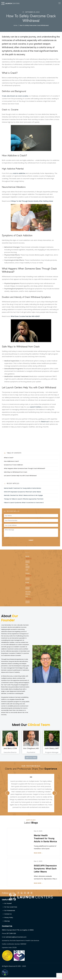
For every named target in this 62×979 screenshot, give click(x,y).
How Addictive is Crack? (11, 461)
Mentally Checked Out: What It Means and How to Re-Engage (23, 495)
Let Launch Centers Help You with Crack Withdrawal (20, 476)
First (26, 564)
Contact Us (8, 914)
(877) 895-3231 (11, 933)
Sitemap (7, 921)
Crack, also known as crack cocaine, (15, 96)
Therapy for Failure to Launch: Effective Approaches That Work (23, 499)
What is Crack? (8, 458)
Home (15, 25)
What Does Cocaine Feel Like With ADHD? (25, 316)
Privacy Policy (8, 917)
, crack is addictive (18, 173)
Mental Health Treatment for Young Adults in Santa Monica (22, 488)
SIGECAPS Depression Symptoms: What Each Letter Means (22, 492)
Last (27, 570)
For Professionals (9, 910)
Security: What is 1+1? (28, 595)
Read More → (38, 853)
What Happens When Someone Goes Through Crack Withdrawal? (24, 468)
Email (28, 584)
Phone (28, 574)
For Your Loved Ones (10, 907)
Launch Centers (35, 407)
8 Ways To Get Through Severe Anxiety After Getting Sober (31, 201)
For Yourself (8, 903)
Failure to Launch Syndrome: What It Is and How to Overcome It (24, 503)
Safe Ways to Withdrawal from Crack (15, 472)
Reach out (45, 422)
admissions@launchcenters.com (16, 937)
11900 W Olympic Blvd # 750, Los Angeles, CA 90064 (18, 930)
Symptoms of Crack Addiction (13, 465)
